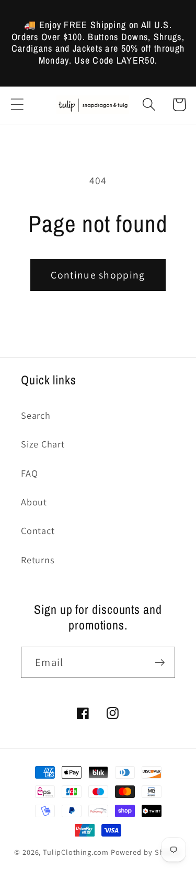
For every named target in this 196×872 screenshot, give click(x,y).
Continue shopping (98, 275)
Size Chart (43, 444)
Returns (37, 559)
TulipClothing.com (75, 852)
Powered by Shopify (146, 852)
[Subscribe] (160, 663)
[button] (17, 104)
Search (36, 415)
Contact (37, 530)
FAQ (29, 473)
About (34, 501)
